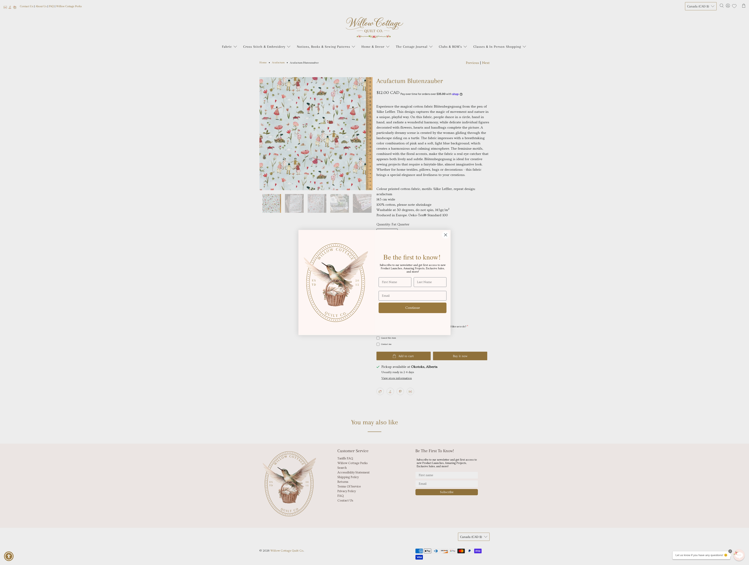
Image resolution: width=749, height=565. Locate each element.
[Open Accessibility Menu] (9, 556)
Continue (412, 308)
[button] (739, 555)
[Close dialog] (445, 234)
